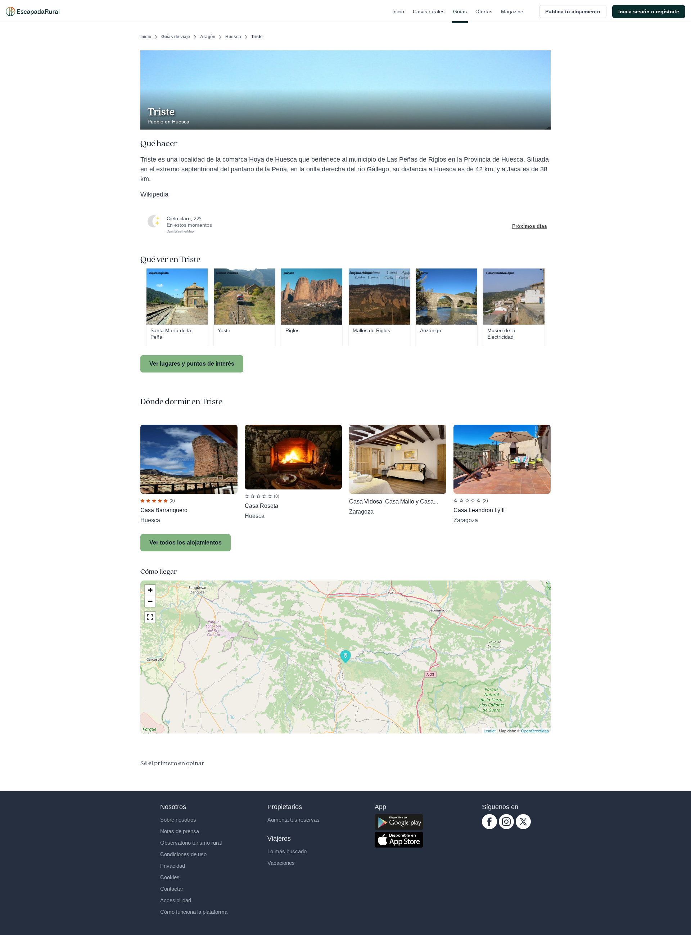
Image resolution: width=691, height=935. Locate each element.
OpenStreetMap (535, 730)
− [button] (150, 601)
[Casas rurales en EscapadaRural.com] (32, 11)
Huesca (233, 36)
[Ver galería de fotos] (543, 121)
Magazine (512, 11)
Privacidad (172, 866)
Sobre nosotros (178, 820)
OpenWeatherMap (180, 231)
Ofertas (483, 11)
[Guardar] (542, 56)
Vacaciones (281, 863)
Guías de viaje (175, 36)
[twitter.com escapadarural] (523, 827)
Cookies (170, 877)
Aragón (207, 36)
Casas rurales (428, 11)
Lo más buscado (287, 851)
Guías (460, 11)
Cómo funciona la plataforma (193, 912)
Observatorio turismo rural (191, 843)
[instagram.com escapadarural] (506, 827)
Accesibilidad (175, 900)
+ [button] (150, 590)
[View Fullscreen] (150, 617)
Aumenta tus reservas (293, 820)
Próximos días (529, 226)
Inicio (398, 11)
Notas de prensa (179, 831)
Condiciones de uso (183, 854)
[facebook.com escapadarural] (489, 827)
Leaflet (490, 730)
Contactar (171, 889)
